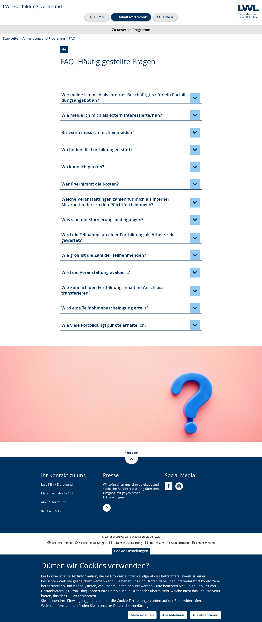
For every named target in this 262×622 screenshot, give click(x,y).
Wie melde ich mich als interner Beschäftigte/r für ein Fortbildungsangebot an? (124, 97)
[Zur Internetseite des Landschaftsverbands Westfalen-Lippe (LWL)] (247, 11)
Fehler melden (205, 543)
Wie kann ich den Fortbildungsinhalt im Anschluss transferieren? (112, 290)
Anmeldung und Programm (43, 38)
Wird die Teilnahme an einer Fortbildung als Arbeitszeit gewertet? (117, 237)
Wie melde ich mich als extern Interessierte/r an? (111, 115)
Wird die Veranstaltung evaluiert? (95, 272)
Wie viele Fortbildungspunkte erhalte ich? (103, 325)
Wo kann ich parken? (82, 167)
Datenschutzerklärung (130, 605)
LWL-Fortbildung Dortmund (32, 6)
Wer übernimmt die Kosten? (90, 184)
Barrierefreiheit (62, 543)
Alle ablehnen (173, 615)
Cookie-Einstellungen (131, 551)
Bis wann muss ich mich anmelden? (97, 132)
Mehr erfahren (142, 615)
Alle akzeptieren (205, 615)
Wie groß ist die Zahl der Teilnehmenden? (103, 255)
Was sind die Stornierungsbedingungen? (102, 219)
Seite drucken (180, 543)
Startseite (10, 38)
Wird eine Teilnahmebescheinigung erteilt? (104, 308)
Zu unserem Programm (131, 29)
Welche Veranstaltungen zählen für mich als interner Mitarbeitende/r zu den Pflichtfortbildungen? (115, 202)
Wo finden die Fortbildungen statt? (97, 149)
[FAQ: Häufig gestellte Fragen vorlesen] (64, 49)
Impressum (156, 543)
